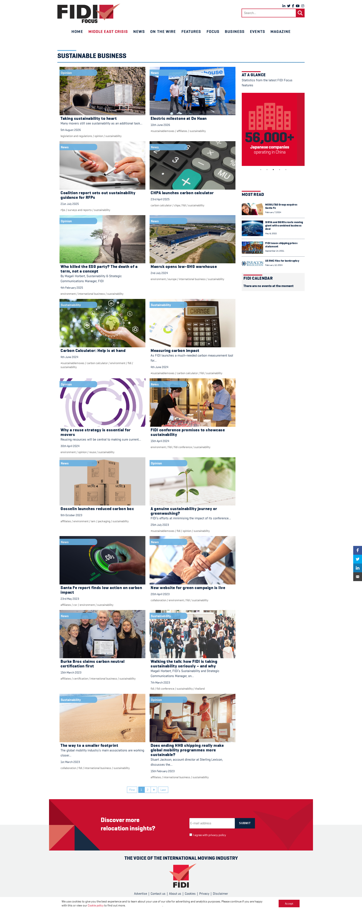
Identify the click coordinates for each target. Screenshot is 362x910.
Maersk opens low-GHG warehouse (184, 266)
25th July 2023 (160, 524)
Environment (68, 293)
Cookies (190, 894)
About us (175, 894)
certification (80, 678)
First (132, 789)
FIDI (184, 205)
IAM (93, 521)
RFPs (63, 210)
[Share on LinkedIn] (357, 568)
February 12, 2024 (274, 265)
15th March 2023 (71, 672)
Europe (172, 279)
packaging (104, 521)
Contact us (158, 894)
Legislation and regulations (76, 136)
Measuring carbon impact (175, 350)
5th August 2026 (71, 130)
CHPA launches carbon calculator (182, 192)
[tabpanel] (273, 129)
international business (91, 293)
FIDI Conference (183, 447)
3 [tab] (273, 169)
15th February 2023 (163, 771)
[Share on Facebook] (357, 550)
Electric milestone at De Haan (179, 118)
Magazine (280, 31)
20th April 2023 (160, 594)
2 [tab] (267, 169)
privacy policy (217, 835)
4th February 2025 (72, 287)
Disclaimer (220, 894)
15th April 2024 (160, 441)
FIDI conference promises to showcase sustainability (188, 432)
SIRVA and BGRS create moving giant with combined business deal (284, 226)
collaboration (158, 600)
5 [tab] (286, 169)
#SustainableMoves (163, 131)
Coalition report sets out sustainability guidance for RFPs (98, 195)
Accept (289, 903)
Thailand (200, 688)
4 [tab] (279, 169)
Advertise (140, 894)
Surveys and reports (80, 210)
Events (257, 31)
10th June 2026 (160, 125)
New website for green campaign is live (188, 587)
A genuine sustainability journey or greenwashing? (184, 511)
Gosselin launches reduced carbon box (97, 508)
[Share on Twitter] (357, 559)
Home (77, 31)
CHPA (177, 205)
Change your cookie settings (144, 905)
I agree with (209, 835)
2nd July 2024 (159, 273)
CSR (75, 604)
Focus (213, 31)
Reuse (92, 452)
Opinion (98, 136)
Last (163, 789)
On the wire (163, 31)
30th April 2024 (70, 446)
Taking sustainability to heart (89, 118)
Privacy (204, 894)
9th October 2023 (71, 515)
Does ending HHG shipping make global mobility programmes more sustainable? (187, 750)
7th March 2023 (160, 682)
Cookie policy (95, 905)
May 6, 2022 (271, 233)
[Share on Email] (357, 576)
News (139, 31)
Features (191, 31)
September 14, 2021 (274, 250)
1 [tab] (261, 169)
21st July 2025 (70, 204)
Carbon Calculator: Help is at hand (93, 350)
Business (234, 31)
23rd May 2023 (70, 598)
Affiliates (182, 131)
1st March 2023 (70, 762)
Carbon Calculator (161, 205)
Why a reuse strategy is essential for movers (96, 432)
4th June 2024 (69, 357)
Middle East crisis (108, 31)
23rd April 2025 (160, 199)
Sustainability (113, 136)
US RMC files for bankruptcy (282, 260)
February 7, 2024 (273, 212)
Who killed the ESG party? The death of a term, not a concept (99, 269)
